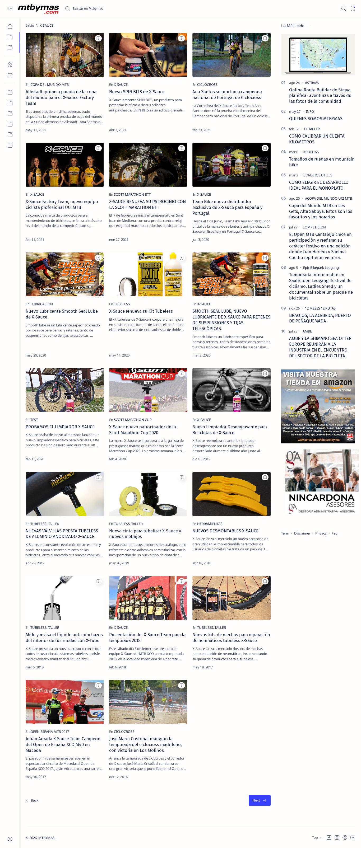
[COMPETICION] (314, 227)
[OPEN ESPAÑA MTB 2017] (49, 731)
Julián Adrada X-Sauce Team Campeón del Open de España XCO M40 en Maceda (63, 744)
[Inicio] (10, 26)
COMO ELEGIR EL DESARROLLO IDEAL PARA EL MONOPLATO (319, 185)
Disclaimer (302, 533)
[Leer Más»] (96, 130)
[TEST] (34, 419)
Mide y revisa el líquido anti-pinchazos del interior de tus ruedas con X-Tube (64, 637)
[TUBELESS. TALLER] (44, 523)
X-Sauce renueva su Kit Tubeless (141, 311)
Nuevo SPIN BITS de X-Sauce (137, 91)
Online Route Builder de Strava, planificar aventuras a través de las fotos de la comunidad (320, 95)
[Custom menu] (10, 92)
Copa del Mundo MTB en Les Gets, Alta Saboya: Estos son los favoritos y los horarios (320, 211)
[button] (329, 837)
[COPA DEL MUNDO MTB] (49, 84)
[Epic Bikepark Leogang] (321, 267)
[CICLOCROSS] (207, 84)
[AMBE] (307, 331)
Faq (334, 533)
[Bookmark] (352, 8)
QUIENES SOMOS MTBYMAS (316, 118)
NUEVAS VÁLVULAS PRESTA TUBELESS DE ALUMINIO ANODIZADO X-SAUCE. (62, 533)
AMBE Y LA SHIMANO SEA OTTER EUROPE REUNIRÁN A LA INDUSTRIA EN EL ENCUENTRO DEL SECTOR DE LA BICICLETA (320, 347)
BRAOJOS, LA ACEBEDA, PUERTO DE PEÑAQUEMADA (320, 318)
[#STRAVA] (312, 82)
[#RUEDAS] (311, 151)
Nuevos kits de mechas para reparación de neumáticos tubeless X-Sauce (231, 637)
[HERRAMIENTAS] (209, 523)
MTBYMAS (46, 837)
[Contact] (10, 75)
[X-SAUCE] (121, 84)
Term (285, 533)
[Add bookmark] (98, 38)
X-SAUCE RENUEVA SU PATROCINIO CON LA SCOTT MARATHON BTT (147, 204)
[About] (10, 64)
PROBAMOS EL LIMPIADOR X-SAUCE (60, 426)
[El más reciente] (31, 800)
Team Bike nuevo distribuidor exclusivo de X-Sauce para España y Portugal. (227, 207)
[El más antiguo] (260, 800)
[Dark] (343, 8)
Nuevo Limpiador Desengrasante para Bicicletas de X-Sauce (229, 429)
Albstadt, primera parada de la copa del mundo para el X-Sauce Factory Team (61, 97)
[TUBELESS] (122, 304)
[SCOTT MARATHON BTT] (132, 194)
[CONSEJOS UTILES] (317, 175)
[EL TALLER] (312, 128)
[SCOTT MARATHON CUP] (133, 419)
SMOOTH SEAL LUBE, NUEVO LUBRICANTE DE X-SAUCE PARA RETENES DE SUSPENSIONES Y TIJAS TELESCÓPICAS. (231, 319)
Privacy (321, 533)
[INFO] (310, 111)
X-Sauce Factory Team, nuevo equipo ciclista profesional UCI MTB (62, 204)
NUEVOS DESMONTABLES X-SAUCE (225, 530)
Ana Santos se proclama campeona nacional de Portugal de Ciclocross (227, 94)
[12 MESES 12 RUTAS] (320, 308)
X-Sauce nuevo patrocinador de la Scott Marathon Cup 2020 (142, 429)
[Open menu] (10, 8)
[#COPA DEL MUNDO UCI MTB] (328, 198)
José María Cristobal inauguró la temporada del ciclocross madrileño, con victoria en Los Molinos (145, 744)
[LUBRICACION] (41, 304)
